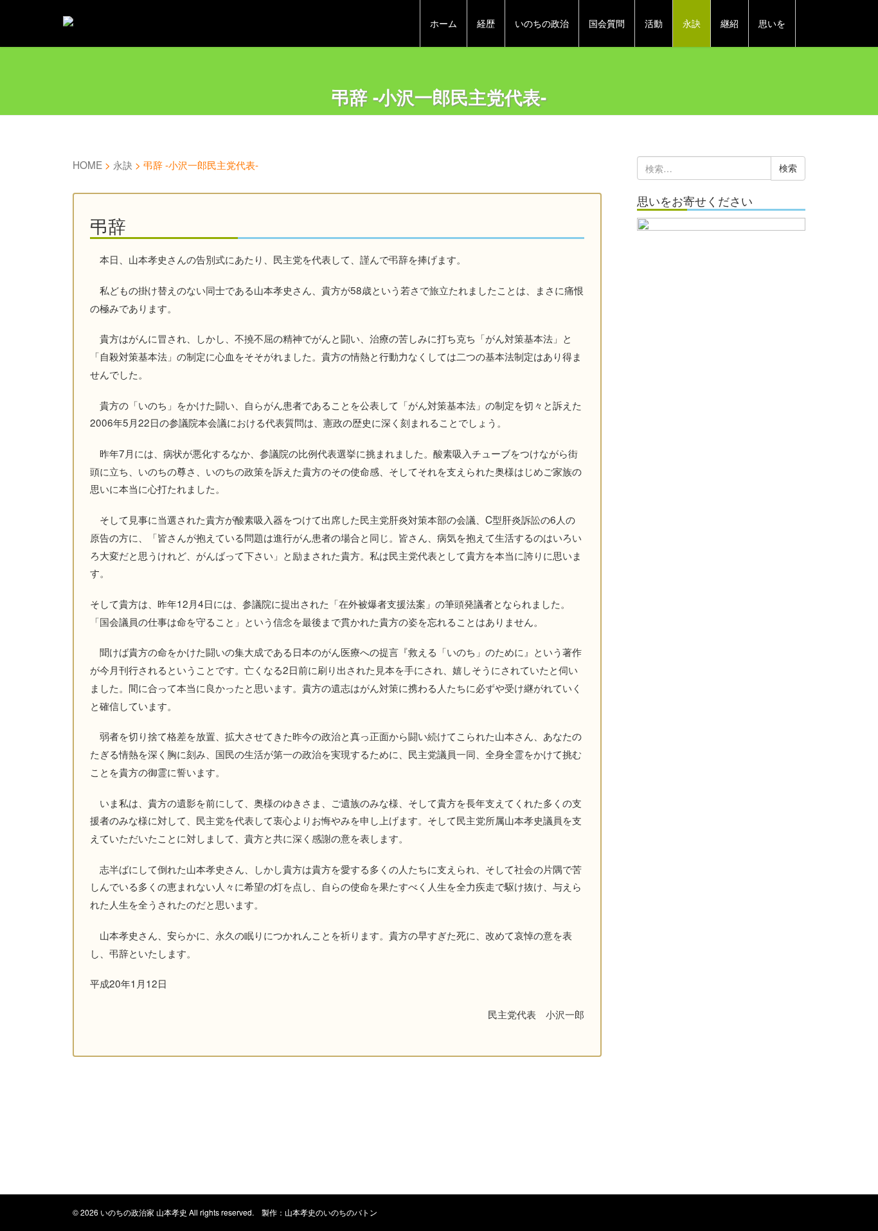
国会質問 (607, 23)
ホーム (443, 23)
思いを (771, 23)
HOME (87, 164)
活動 (654, 23)
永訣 (692, 23)
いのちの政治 (542, 23)
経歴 (486, 23)
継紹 (730, 23)
